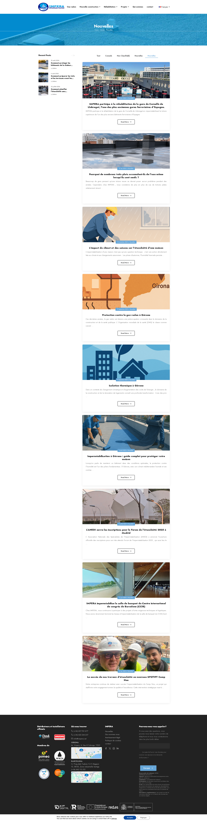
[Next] (74, 55)
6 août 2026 (55, 74)
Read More (125, 122)
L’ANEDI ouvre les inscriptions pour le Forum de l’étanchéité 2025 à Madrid (126, 531)
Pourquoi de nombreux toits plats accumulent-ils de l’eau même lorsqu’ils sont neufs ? (126, 175)
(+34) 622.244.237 (80, 735)
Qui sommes (138, 6)
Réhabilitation (109, 6)
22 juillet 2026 (55, 87)
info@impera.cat (79, 738)
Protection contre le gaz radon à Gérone (126, 315)
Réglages (143, 818)
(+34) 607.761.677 (80, 731)
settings (114, 819)
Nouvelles (139, 56)
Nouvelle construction (89, 6)
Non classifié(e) (123, 56)
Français (164, 7)
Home (96, 30)
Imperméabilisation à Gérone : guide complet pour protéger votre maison (126, 457)
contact (150, 6)
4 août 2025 (122, 450)
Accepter (130, 818)
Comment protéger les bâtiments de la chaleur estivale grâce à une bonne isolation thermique (62, 66)
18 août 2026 (55, 60)
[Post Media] (43, 64)
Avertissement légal (112, 737)
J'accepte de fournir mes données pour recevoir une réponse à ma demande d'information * (152, 755)
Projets (124, 6)
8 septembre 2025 (122, 380)
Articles (102, 30)
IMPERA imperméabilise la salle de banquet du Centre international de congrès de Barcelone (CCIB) (126, 605)
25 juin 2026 (122, 98)
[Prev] (72, 55)
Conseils (108, 56)
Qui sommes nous (112, 734)
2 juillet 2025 (122, 524)
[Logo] (51, 7)
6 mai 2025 (122, 671)
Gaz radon (71, 6)
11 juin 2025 (122, 598)
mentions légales (145, 796)
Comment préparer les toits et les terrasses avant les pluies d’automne (63, 78)
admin (55, 68)
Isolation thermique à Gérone (126, 385)
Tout (98, 56)
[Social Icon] (106, 748)
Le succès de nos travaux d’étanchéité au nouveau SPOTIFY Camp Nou (126, 678)
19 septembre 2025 (122, 309)
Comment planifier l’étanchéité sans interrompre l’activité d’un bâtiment (62, 92)
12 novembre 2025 (122, 242)
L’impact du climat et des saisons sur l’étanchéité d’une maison (126, 248)
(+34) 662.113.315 (78, 769)
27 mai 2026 (122, 168)
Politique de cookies (113, 740)
